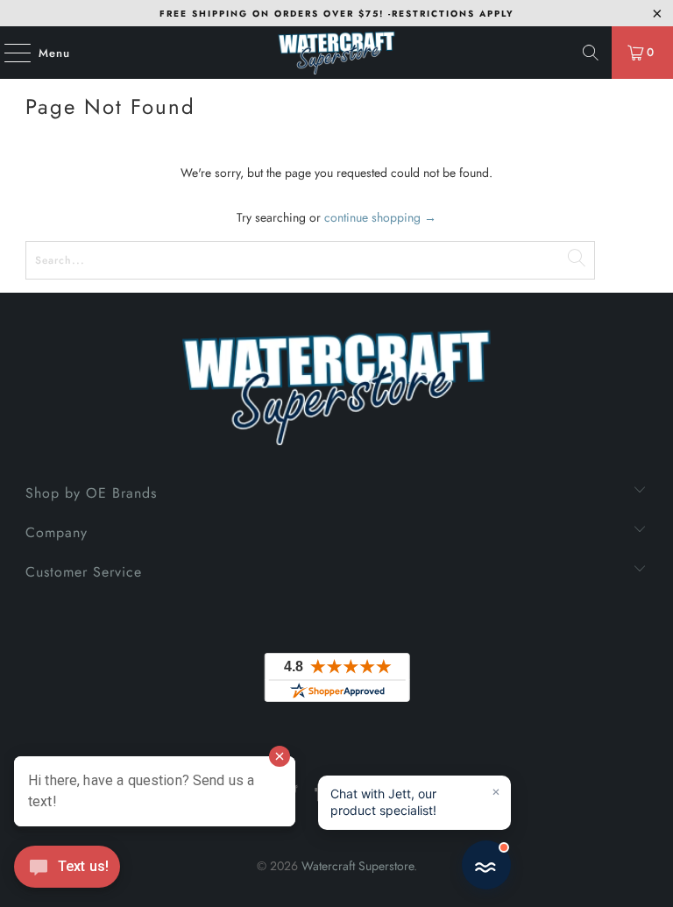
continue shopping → (380, 217)
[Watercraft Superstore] (336, 52)
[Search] (590, 52)
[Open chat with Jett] (486, 864)
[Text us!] (67, 871)
